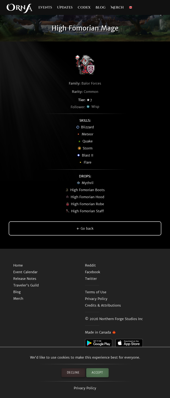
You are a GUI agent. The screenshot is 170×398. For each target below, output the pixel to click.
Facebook (92, 272)
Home (18, 265)
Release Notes (24, 279)
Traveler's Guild (26, 285)
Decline (73, 372)
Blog (101, 7)
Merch (117, 7)
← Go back (85, 228)
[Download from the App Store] (130, 344)
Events (45, 7)
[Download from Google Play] (100, 344)
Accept (97, 372)
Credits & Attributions (103, 305)
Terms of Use (95, 292)
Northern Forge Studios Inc (121, 319)
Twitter (91, 279)
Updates (65, 7)
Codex (84, 7)
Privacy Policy (85, 388)
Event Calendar (25, 272)
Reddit (90, 265)
